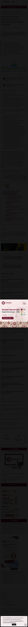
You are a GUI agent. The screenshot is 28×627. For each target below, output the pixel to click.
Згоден (14, 624)
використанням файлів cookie (9, 622)
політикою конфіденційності (16, 621)
